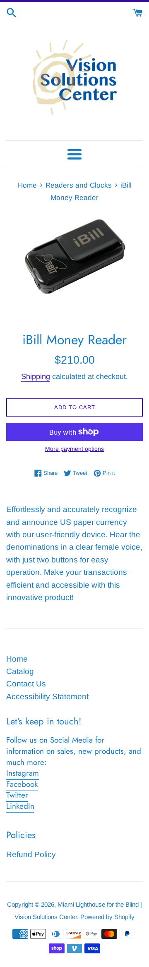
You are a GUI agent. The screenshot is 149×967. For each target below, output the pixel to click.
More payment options (74, 448)
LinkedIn (20, 806)
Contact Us (26, 683)
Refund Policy (31, 854)
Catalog (20, 671)
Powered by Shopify (107, 916)
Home (17, 659)
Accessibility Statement (47, 696)
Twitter (17, 794)
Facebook (22, 784)
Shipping (35, 376)
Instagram (22, 773)
